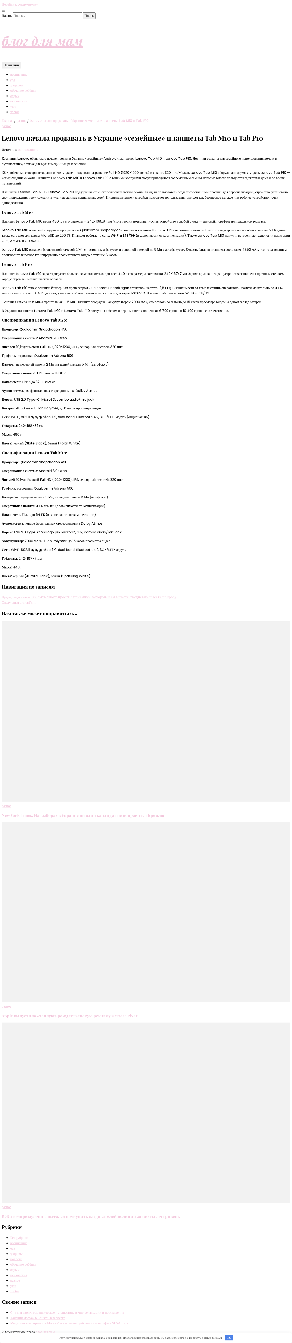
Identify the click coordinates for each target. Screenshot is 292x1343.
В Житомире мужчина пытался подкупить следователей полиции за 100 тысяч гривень (91, 1216)
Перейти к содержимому (20, 4)
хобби (14, 111)
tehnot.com (28, 149)
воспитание (18, 74)
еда (12, 79)
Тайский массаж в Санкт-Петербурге (37, 1317)
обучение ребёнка (23, 90)
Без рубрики (19, 1237)
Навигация (11, 65)
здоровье (16, 85)
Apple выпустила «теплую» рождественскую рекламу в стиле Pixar (70, 1015)
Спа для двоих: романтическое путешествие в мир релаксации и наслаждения (67, 1312)
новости (16, 1259)
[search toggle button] (3, 11)
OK (229, 1338)
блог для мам (42, 40)
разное (6, 126)
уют (13, 106)
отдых (14, 95)
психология (18, 101)
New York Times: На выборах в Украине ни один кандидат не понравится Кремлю (83, 815)
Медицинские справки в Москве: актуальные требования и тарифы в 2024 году (69, 1323)
